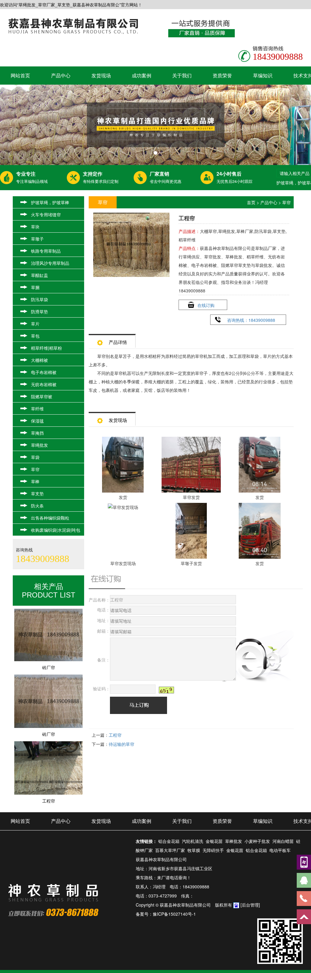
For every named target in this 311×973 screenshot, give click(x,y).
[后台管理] (250, 905)
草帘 (35, 469)
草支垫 (37, 493)
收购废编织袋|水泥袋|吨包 (55, 530)
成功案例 (141, 75)
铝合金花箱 (168, 841)
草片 (35, 324)
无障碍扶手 (213, 850)
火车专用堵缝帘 (46, 214)
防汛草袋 (39, 299)
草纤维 (37, 409)
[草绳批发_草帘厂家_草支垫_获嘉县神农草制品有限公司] (155, 125)
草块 (35, 227)
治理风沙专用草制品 (50, 263)
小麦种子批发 (257, 841)
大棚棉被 (39, 360)
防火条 (37, 506)
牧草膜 (193, 850)
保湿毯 (37, 421)
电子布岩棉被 (43, 372)
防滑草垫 (39, 311)
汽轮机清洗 (192, 841)
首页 (251, 202)
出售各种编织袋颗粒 (50, 518)
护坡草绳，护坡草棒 (50, 202)
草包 (35, 336)
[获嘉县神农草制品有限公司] (73, 25)
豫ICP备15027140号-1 (174, 914)
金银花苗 (214, 841)
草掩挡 (37, 433)
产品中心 (60, 75)
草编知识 (262, 75)
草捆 (35, 287)
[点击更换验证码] (166, 690)
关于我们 (182, 75)
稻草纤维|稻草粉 (46, 348)
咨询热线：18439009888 (251, 320)
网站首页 (20, 75)
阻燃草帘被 (41, 396)
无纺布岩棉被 (43, 384)
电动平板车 (280, 850)
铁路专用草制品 (46, 251)
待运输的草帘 (121, 744)
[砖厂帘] (48, 654)
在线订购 (205, 305)
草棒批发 (233, 841)
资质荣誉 (222, 75)
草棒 (35, 481)
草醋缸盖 (39, 275)
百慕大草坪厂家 (170, 850)
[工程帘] (48, 788)
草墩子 (37, 239)
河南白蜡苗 (283, 841)
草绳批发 (39, 445)
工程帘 (115, 735)
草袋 (35, 457)
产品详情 (118, 342)
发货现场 (101, 75)
